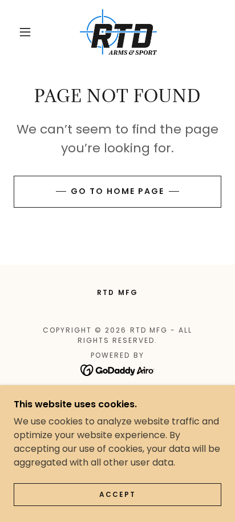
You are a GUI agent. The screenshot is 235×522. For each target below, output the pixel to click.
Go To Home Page (117, 191)
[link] (118, 32)
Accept (117, 494)
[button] (25, 32)
